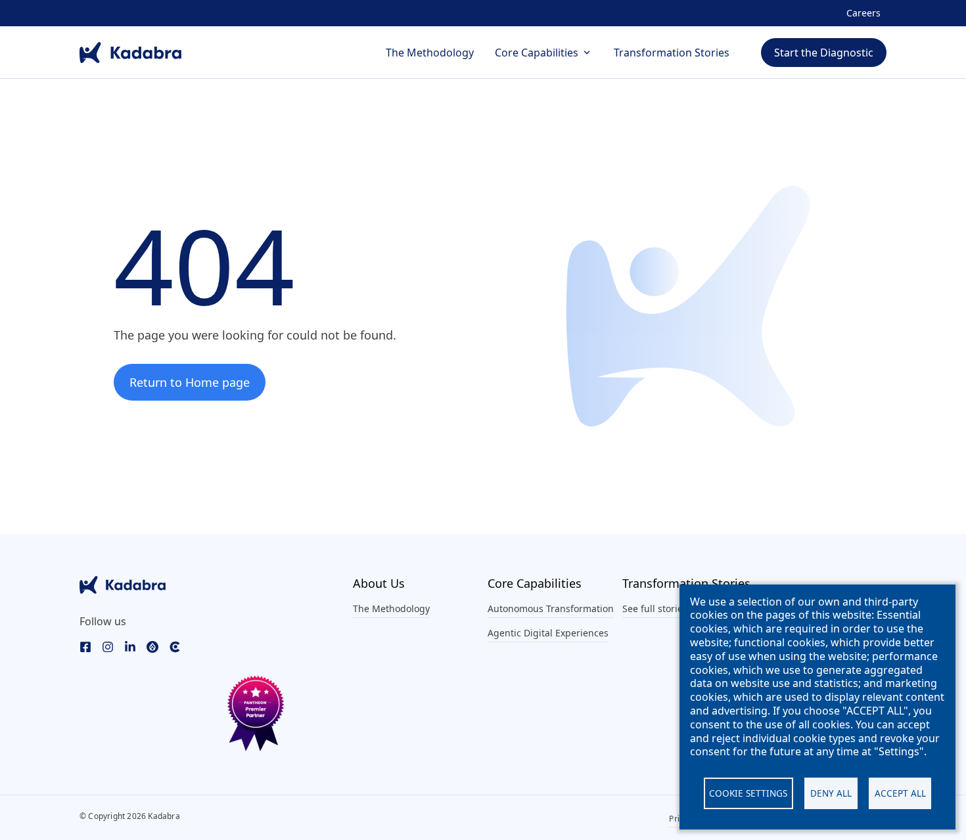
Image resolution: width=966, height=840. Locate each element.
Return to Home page (189, 382)
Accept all (900, 793)
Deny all (831, 793)
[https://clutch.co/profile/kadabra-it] (175, 646)
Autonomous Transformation (551, 608)
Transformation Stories (671, 52)
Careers (863, 13)
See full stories (654, 608)
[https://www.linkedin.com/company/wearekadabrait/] (130, 646)
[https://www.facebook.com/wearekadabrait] (85, 646)
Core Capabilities (536, 52)
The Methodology (430, 52)
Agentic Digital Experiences (548, 633)
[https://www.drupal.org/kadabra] (152, 646)
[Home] (130, 52)
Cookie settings (748, 793)
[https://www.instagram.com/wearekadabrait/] (108, 646)
